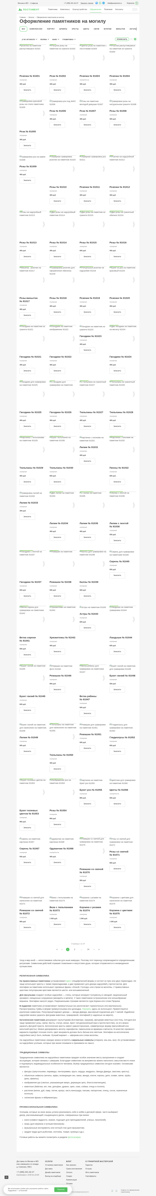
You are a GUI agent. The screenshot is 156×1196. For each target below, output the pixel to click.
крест (68, 981)
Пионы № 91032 (119, 467)
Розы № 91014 (58, 242)
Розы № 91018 (58, 298)
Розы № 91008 (118, 111)
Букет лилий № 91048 (122, 675)
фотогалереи (74, 1137)
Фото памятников (92, 1172)
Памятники (52, 9)
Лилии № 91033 (29, 502)
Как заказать (71, 1165)
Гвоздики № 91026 (60, 412)
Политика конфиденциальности (78, 1192)
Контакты (119, 9)
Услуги (49, 1161)
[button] (43, 57)
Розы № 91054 (58, 810)
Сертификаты (90, 1176)
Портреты (86, 1009)
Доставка (48, 1169)
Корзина (132, 3)
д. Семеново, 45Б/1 (24, 1167)
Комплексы (65, 9)
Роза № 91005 (28, 131)
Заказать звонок (87, 3)
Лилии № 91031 (89, 447)
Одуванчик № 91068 (61, 848)
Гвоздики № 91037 (30, 582)
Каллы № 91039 (89, 582)
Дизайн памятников (52, 1172)
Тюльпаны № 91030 (61, 467)
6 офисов (34, 3)
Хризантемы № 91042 (62, 637)
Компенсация (71, 1180)
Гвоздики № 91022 (60, 356)
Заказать (27, 90)
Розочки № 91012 (120, 187)
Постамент (31, 9)
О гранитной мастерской (99, 1161)
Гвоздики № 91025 (30, 412)
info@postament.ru (115, 3)
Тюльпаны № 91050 (61, 755)
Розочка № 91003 (90, 76)
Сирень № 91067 (29, 848)
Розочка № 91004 (120, 76)
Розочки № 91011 (90, 187)
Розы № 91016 (118, 242)
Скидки (69, 1176)
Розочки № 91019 (90, 298)
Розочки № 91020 (120, 298)
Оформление (95, 9)
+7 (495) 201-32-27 (71, 3)
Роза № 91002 (58, 76)
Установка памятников (54, 1165)
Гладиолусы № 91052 (122, 737)
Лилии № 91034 (59, 523)
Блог (69, 1161)
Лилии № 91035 (89, 523)
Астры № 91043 (89, 614)
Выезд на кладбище (53, 1176)
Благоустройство (80, 9)
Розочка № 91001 (30, 76)
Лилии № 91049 (29, 737)
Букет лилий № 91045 (32, 696)
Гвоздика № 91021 (30, 356)
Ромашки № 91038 (60, 582)
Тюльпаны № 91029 (31, 467)
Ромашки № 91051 (90, 734)
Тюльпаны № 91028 (121, 412)
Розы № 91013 (28, 242)
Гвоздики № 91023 (91, 336)
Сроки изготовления (74, 1169)
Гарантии (89, 1165)
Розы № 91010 (58, 187)
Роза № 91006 (58, 111)
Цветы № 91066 (119, 789)
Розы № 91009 (28, 166)
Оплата (69, 1172)
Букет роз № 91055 (91, 789)
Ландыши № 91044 (121, 637)
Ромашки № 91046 (60, 675)
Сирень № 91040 (119, 561)
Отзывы (69, 1183)
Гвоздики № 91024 (120, 356)
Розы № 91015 (88, 242)
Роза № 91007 (88, 111)
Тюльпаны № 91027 (91, 412)
